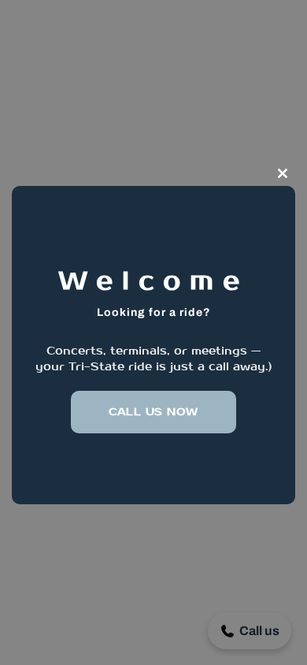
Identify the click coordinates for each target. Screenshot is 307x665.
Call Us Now (153, 411)
